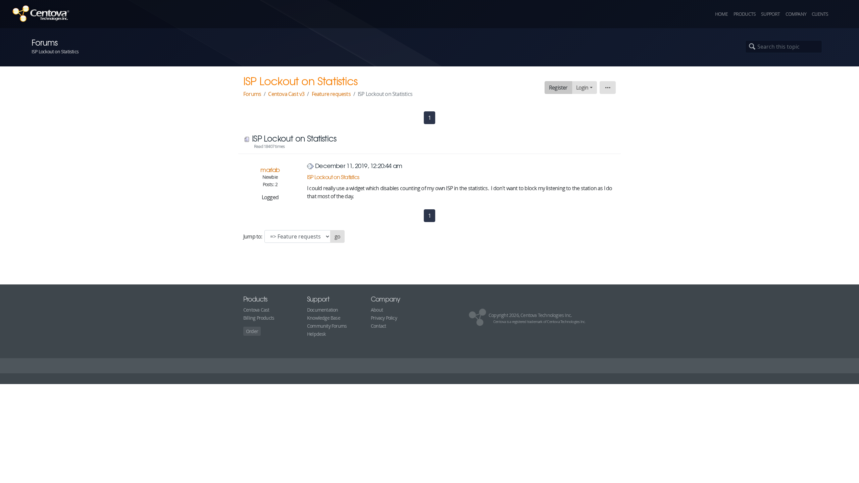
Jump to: (253, 236)
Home (721, 14)
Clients (820, 14)
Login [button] (582, 87)
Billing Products (258, 318)
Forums (252, 94)
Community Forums (327, 326)
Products (745, 14)
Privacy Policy (384, 318)
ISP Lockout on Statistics (333, 177)
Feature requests (331, 94)
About (377, 310)
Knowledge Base (323, 318)
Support (770, 14)
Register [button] (558, 87)
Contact (378, 326)
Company (796, 14)
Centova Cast (256, 310)
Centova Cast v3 (286, 94)
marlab (270, 169)
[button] (842, 14)
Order (252, 331)
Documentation (322, 310)
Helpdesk (316, 334)
